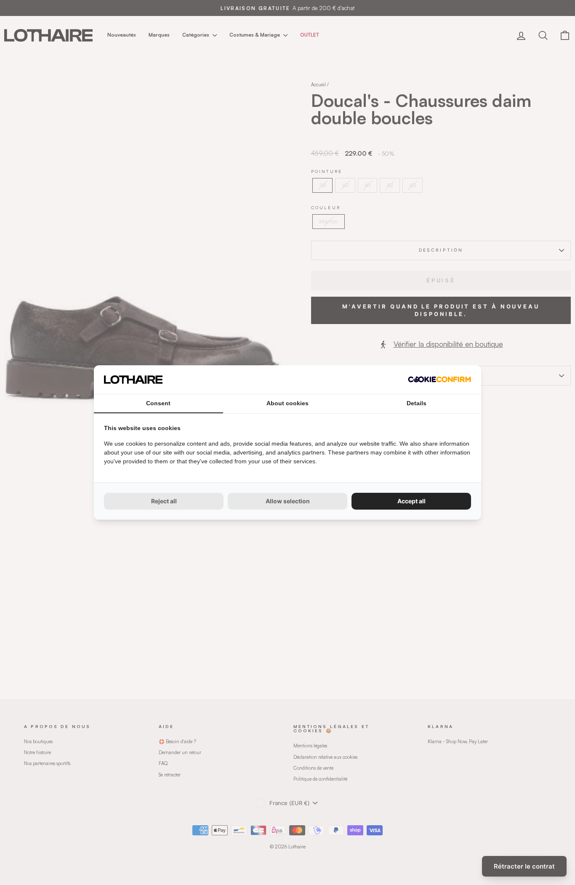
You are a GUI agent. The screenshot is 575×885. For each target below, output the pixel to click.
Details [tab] (416, 403)
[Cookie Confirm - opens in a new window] (439, 379)
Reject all (164, 501)
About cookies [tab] (287, 403)
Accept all (411, 501)
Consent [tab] (158, 403)
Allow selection (288, 501)
